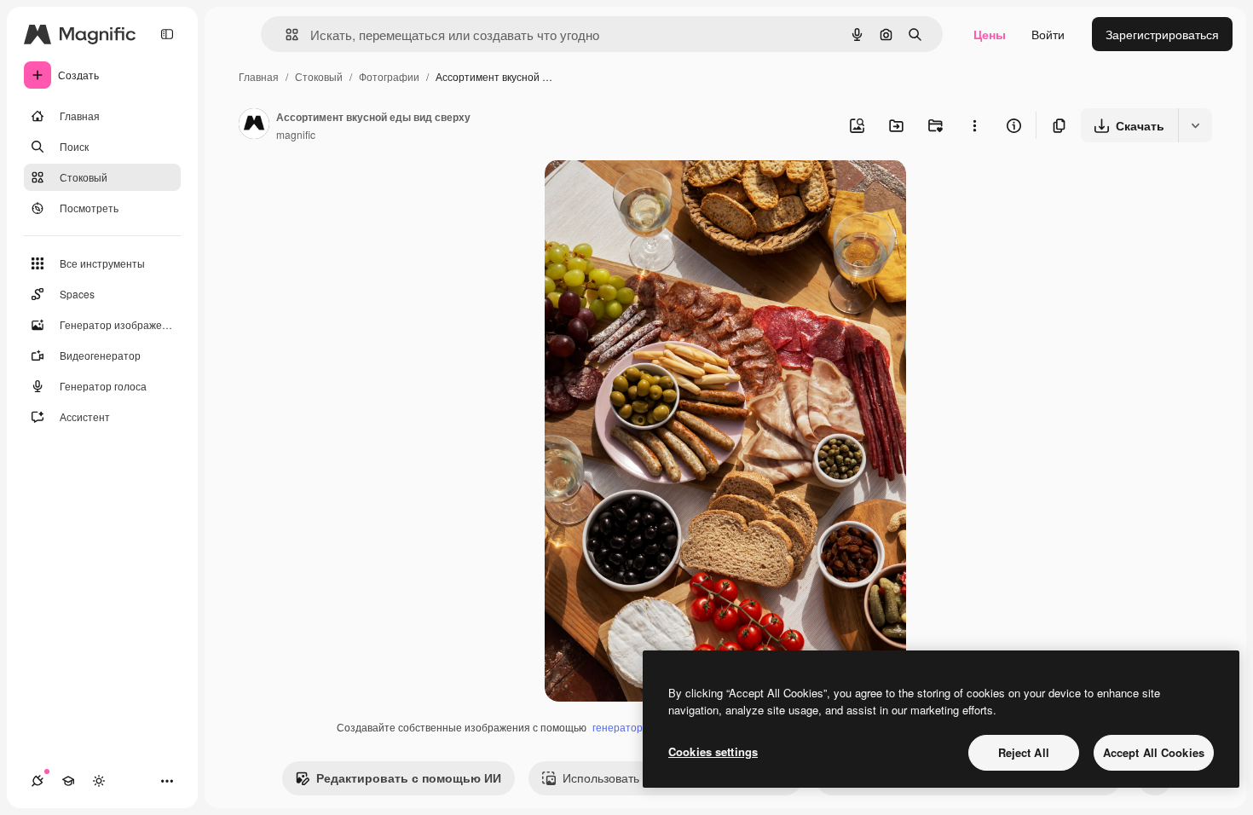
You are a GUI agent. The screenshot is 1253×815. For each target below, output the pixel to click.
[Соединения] (37, 781)
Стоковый (319, 76)
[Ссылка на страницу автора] (254, 125)
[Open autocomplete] (285, 34)
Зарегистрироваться (1162, 34)
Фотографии (389, 76)
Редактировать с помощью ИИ (408, 777)
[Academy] (68, 781)
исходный (659, 192)
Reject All (1023, 752)
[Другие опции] (974, 125)
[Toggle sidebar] (167, 34)
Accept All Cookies (1153, 752)
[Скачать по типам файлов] (1195, 125)
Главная (259, 76)
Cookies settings (713, 751)
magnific (295, 134)
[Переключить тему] (99, 781)
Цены (989, 34)
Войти (1048, 34)
